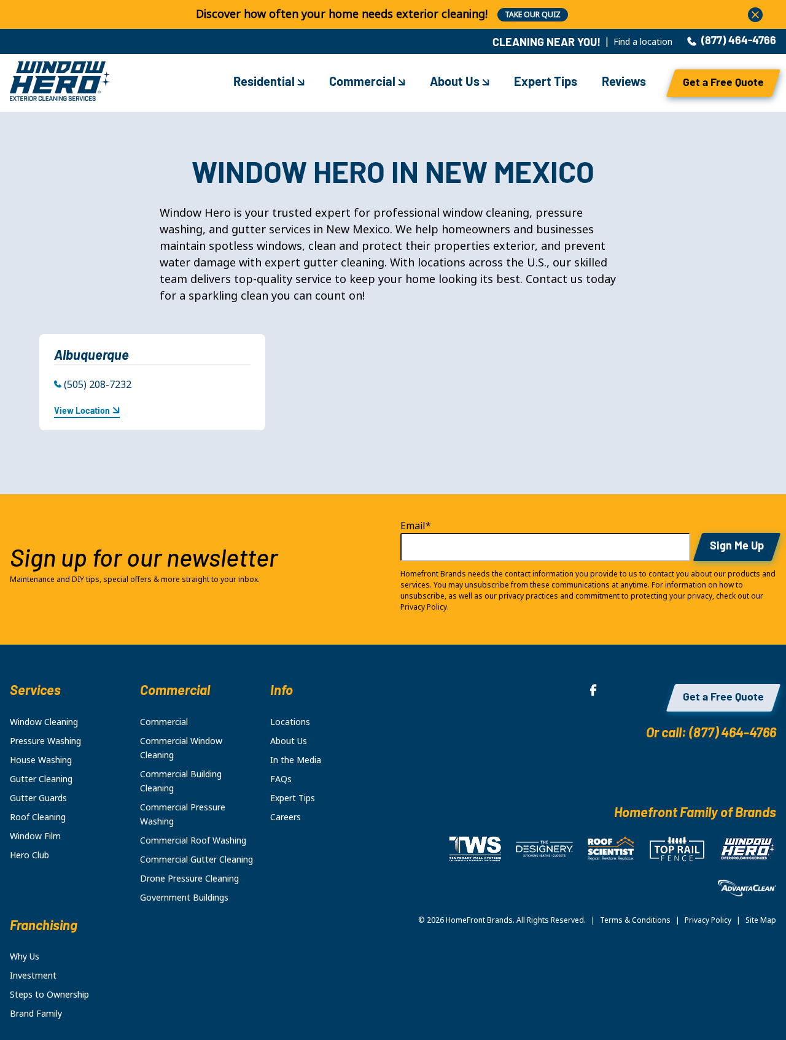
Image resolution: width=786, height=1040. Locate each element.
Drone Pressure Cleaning (189, 878)
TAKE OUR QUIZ (533, 14)
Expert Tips (545, 83)
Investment (33, 975)
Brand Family (36, 1013)
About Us (456, 83)
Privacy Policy (708, 920)
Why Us (24, 956)
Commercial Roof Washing (193, 840)
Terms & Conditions (635, 920)
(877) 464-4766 (738, 41)
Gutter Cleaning (41, 779)
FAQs (281, 779)
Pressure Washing (45, 741)
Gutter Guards (38, 798)
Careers (285, 817)
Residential (265, 83)
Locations (290, 722)
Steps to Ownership (49, 994)
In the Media (295, 760)
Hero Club (29, 855)
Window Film (35, 836)
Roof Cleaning (38, 817)
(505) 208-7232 (97, 385)
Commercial (363, 83)
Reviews (624, 83)
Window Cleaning (44, 722)
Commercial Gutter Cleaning (196, 859)
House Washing (41, 760)
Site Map (760, 920)
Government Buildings (184, 897)
